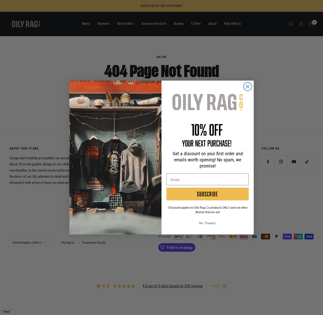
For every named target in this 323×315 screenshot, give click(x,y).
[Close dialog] (248, 86)
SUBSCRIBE (207, 193)
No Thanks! (207, 223)
